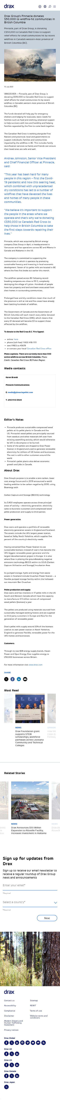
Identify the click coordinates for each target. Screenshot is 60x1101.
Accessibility (10, 1005)
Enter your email (14, 885)
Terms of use (36, 1011)
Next (52, 711)
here (16, 339)
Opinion (51, 727)
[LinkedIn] (19, 679)
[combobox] (30, 904)
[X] (6, 679)
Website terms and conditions (38, 1017)
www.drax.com (35, 665)
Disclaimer (9, 1016)
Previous (8, 711)
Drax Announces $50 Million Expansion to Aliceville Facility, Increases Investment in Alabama (28, 830)
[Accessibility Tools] (40, 5)
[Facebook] (12, 679)
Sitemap (34, 1000)
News (18, 727)
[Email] (25, 679)
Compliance (9, 1011)
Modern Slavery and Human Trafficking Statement (13, 1023)
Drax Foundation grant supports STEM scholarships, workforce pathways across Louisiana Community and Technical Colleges (29, 738)
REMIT (33, 1005)
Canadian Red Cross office (39, 348)
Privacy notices (11, 1030)
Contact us (9, 1000)
